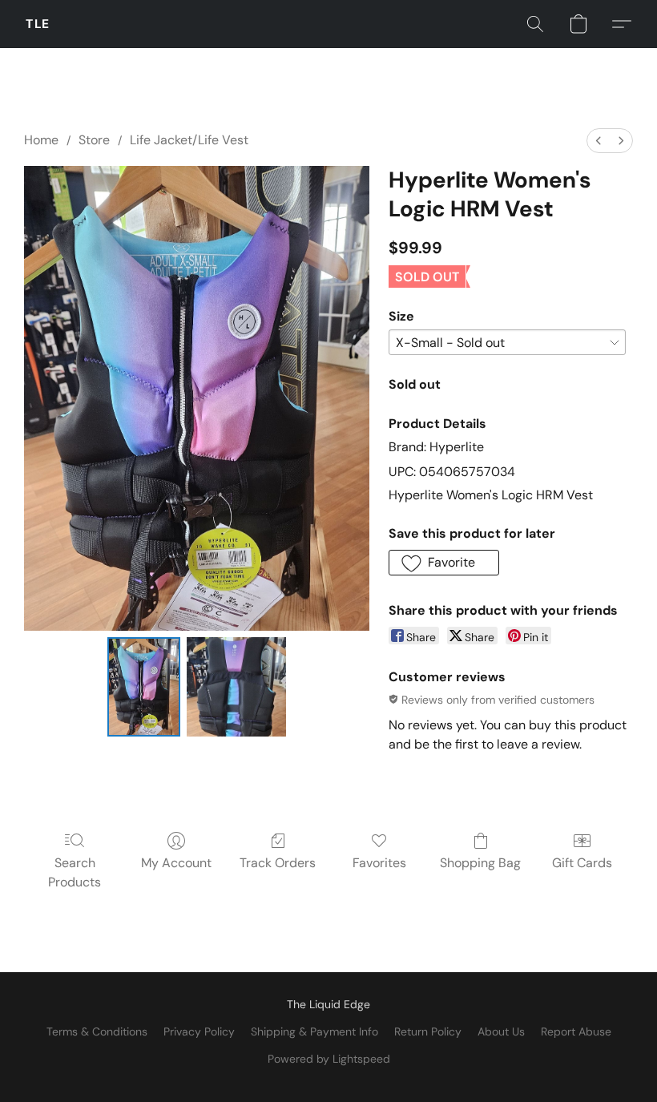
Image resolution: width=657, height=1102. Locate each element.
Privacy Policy (199, 1031)
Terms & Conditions (96, 1031)
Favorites (379, 862)
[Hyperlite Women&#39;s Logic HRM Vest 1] (236, 687)
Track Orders (278, 862)
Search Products (74, 872)
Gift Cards (582, 862)
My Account (176, 862)
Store (94, 139)
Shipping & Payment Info (314, 1031)
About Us (501, 1031)
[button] (38, 24)
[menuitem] (598, 140)
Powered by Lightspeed (329, 1059)
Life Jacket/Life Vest (189, 139)
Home (41, 139)
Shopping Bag (480, 862)
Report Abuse (576, 1031)
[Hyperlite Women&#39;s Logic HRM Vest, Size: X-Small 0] (143, 687)
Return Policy (428, 1031)
